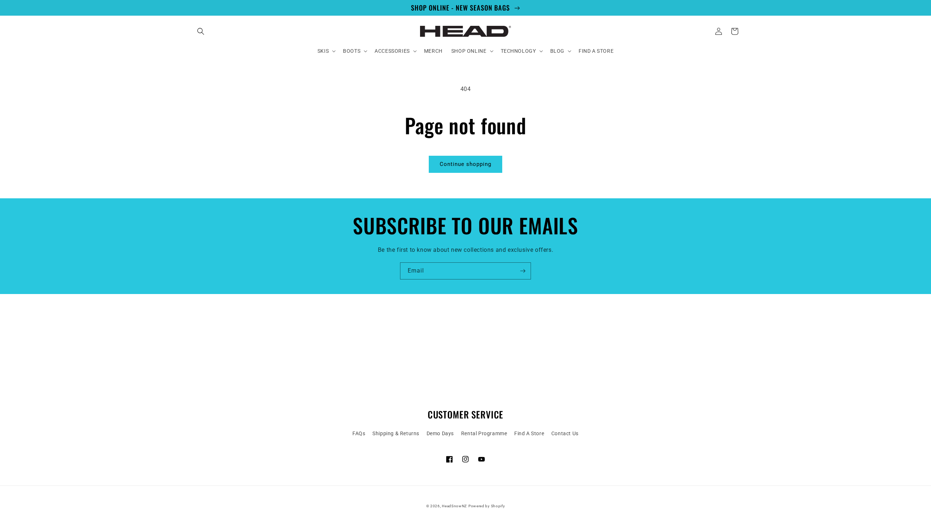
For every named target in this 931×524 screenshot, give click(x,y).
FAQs (358, 433)
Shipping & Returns (395, 433)
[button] (201, 31)
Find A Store (529, 433)
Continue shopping (465, 164)
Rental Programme (484, 433)
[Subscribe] (523, 270)
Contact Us (565, 433)
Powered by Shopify (486, 506)
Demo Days (440, 433)
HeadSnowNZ (454, 506)
